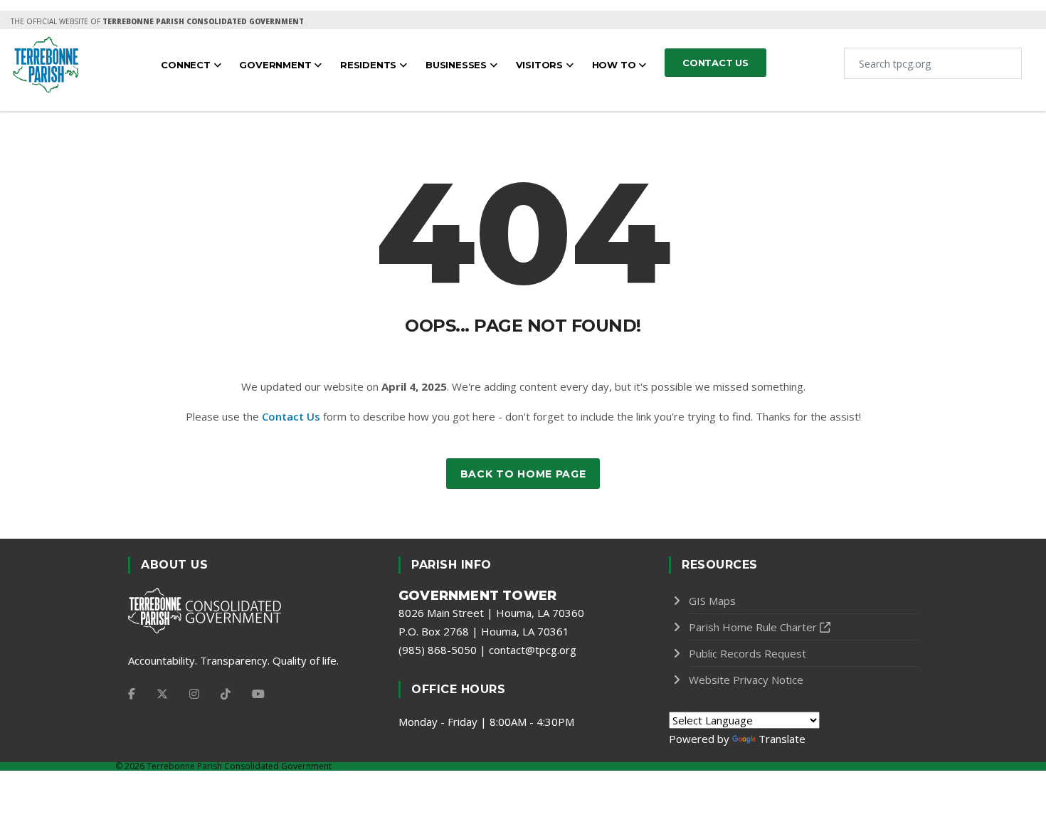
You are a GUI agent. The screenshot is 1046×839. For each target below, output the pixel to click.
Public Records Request (747, 653)
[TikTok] (225, 694)
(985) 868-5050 (437, 650)
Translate (782, 739)
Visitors (541, 64)
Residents (369, 64)
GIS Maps (712, 600)
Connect (187, 64)
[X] (162, 694)
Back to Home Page (523, 474)
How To (615, 64)
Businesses (458, 64)
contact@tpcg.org (532, 650)
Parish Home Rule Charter (753, 627)
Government (276, 64)
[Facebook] (131, 694)
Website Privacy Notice (746, 679)
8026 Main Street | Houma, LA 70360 (491, 613)
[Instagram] (194, 694)
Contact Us (291, 416)
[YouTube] (258, 694)
